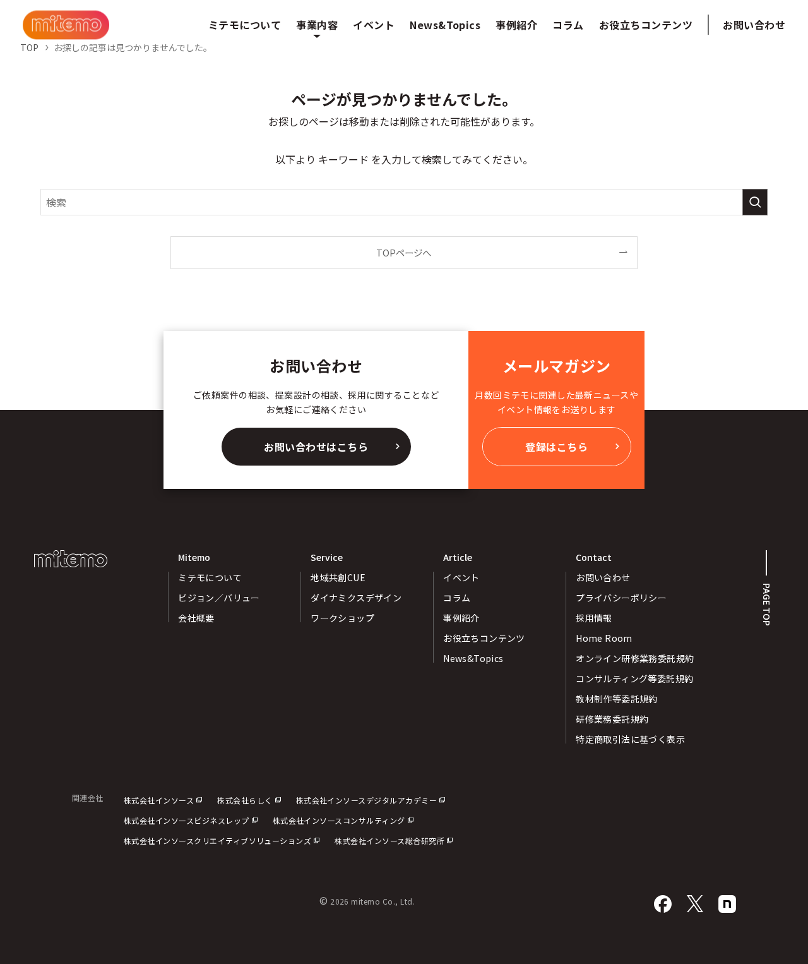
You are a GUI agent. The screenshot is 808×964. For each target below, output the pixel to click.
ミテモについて (210, 577)
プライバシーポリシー (621, 597)
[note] (727, 904)
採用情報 (594, 618)
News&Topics (473, 658)
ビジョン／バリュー (219, 597)
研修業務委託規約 (612, 719)
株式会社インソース (159, 800)
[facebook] (663, 904)
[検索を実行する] (755, 202)
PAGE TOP (767, 604)
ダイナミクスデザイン (356, 597)
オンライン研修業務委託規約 (635, 658)
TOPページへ (403, 252)
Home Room (604, 638)
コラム (456, 597)
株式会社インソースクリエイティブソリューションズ (218, 840)
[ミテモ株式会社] (66, 25)
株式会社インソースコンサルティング (339, 820)
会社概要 (196, 618)
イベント (461, 577)
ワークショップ (342, 618)
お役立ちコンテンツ (484, 638)
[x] (695, 904)
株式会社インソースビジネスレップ (186, 820)
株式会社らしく (244, 800)
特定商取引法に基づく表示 (630, 739)
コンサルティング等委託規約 (634, 678)
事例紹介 (461, 618)
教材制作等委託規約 (617, 698)
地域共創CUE (338, 577)
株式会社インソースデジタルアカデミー (366, 800)
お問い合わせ (754, 24)
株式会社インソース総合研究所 (389, 840)
